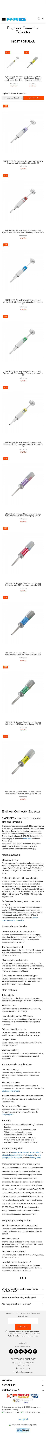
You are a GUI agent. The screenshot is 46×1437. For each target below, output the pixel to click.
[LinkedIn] (25, 1351)
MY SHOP (7, 1381)
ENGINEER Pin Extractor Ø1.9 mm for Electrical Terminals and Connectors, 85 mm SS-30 (23, 162)
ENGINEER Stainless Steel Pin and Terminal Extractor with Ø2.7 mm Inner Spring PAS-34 (32, 78)
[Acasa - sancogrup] (16, 19)
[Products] (4, 20)
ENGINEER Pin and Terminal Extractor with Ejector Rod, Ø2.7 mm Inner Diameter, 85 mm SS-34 (13, 78)
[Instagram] (35, 1351)
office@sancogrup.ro (24, 1372)
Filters (35, 98)
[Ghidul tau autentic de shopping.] (23, 1419)
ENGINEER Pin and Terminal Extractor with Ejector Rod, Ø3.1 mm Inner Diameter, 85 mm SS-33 (23, 373)
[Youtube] (21, 1351)
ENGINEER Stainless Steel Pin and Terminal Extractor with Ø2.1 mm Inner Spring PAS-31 (23, 584)
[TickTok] (30, 1351)
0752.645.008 (24, 1369)
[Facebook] (11, 1351)
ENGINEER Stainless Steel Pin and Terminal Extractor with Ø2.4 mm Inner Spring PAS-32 (23, 654)
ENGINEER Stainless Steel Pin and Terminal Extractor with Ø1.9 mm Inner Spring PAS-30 (23, 515)
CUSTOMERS (8, 1385)
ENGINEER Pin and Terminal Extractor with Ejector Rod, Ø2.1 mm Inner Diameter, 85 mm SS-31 (23, 232)
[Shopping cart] (43, 19)
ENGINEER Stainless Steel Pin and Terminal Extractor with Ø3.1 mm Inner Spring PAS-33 (23, 723)
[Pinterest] (16, 1351)
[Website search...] (39, 19)
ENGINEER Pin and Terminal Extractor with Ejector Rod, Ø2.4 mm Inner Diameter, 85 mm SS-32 (23, 302)
